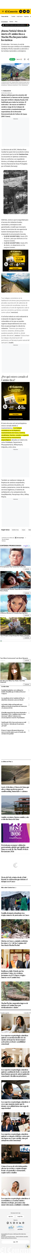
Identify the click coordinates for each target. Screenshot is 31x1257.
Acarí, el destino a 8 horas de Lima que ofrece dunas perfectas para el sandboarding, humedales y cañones (15, 789)
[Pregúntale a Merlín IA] (28, 1246)
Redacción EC (7, 90)
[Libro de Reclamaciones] (20, 1227)
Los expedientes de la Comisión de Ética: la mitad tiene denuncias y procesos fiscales (12, 699)
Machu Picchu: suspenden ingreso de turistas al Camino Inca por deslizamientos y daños (14, 1005)
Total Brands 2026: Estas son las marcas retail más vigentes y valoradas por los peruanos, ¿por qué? (13, 724)
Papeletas (26, 16)
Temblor (13, 16)
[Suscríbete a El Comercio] (24, 11)
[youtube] (17, 1223)
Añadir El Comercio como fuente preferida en (15, 25)
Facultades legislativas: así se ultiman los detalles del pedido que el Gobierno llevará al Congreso (13, 691)
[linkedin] (20, 1223)
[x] (11, 1223)
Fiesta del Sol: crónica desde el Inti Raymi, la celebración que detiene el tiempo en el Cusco (14, 879)
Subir (14, 1241)
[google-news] (23, 1223)
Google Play (19, 1216)
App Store (11, 1216)
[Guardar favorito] (24, 59)
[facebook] (8, 1223)
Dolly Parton (20, 16)
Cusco (23, 530)
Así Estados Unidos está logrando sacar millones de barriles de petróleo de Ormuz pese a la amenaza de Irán (14, 706)
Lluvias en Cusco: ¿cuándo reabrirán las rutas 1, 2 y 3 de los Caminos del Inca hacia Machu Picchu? (14, 943)
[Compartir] (28, 59)
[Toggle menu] (2, 11)
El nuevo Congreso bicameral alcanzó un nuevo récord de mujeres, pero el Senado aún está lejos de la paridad (13, 732)
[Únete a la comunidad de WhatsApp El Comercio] (12, 59)
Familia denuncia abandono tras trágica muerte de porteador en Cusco (15, 914)
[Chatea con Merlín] (20, 11)
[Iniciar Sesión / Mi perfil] (28, 11)
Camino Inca (15, 530)
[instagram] (14, 1223)
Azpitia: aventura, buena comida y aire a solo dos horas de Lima (15, 818)
